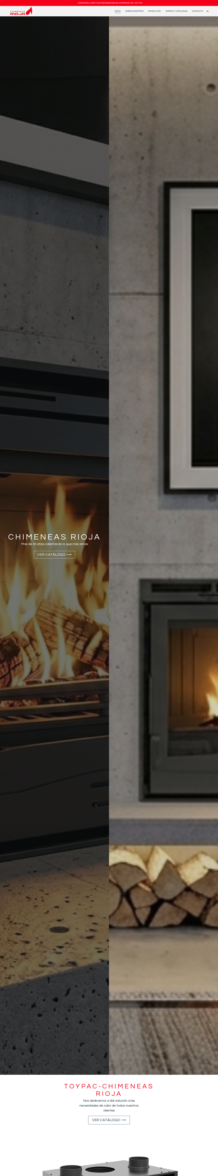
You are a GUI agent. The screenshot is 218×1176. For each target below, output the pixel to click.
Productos (154, 11)
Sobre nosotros (134, 11)
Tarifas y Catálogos (176, 11)
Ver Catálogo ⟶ (54, 554)
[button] (207, 11)
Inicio (118, 11)
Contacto (197, 11)
